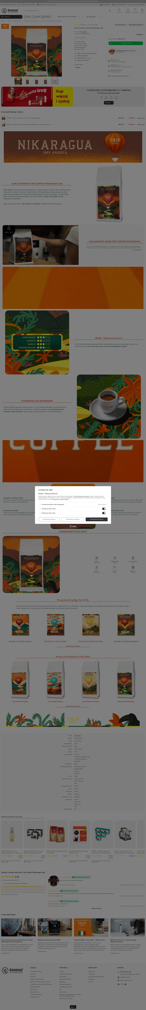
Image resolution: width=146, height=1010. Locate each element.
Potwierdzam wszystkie (96, 519)
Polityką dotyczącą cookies (81, 496)
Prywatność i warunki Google (60, 499)
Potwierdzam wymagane (73, 519)
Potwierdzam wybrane (49, 519)
